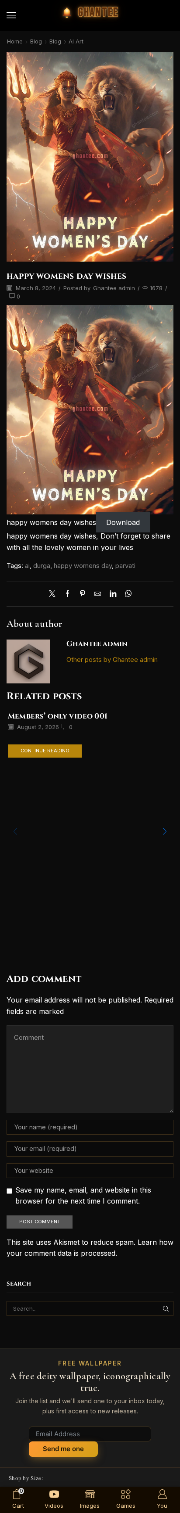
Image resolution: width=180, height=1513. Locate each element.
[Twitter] (54, 594)
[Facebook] (67, 594)
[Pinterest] (82, 594)
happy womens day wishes (51, 522)
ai (27, 566)
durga (41, 566)
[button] (11, 15)
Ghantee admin (114, 287)
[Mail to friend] (97, 594)
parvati (125, 566)
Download (123, 522)
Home (15, 41)
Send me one (63, 1449)
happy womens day (83, 566)
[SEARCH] (166, 1308)
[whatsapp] (126, 594)
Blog (36, 41)
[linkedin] (113, 594)
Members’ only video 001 (57, 716)
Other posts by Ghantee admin (112, 660)
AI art (76, 41)
